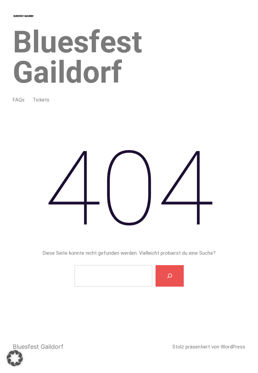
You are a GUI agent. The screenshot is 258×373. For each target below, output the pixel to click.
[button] (15, 358)
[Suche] (170, 276)
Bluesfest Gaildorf (77, 57)
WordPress (233, 347)
